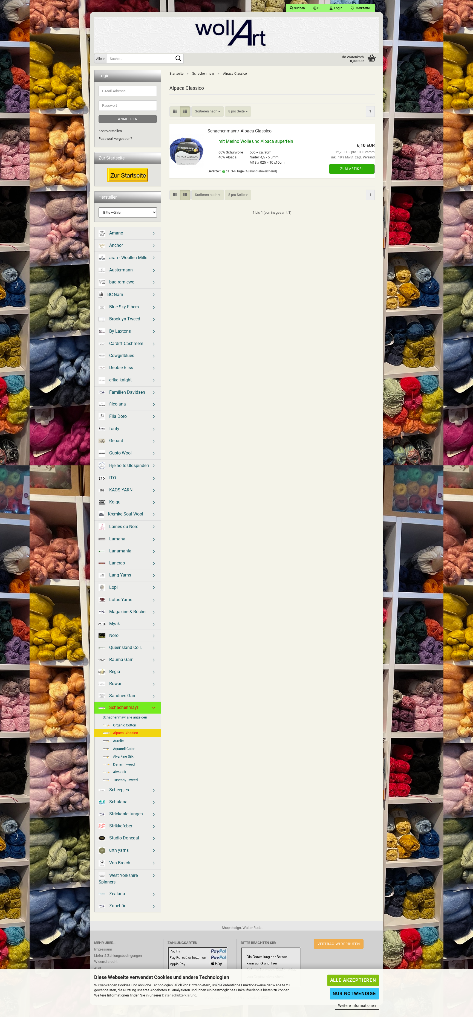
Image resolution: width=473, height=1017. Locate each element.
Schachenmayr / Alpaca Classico (239, 131)
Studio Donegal (123, 838)
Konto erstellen (110, 131)
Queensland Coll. (125, 647)
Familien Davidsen (126, 392)
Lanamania (119, 551)
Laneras (116, 563)
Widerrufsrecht (105, 962)
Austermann (120, 270)
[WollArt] (236, 32)
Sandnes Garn (122, 695)
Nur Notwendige (354, 993)
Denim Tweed (123, 764)
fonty (113, 428)
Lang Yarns (119, 575)
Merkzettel (362, 8)
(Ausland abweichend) (260, 171)
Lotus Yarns (120, 599)
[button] (317, 8)
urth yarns (118, 850)
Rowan (115, 683)
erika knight (120, 379)
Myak (114, 623)
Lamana (116, 538)
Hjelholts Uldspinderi (128, 465)
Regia (114, 671)
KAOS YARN (120, 489)
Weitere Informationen (357, 1005)
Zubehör (116, 905)
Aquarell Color (123, 749)
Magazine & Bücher (127, 611)
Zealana (116, 893)
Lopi (113, 587)
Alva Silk (119, 772)
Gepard (115, 440)
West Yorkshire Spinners (118, 878)
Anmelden (128, 119)
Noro (113, 635)
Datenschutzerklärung (179, 995)
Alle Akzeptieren (353, 980)
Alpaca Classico (125, 733)
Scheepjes (118, 789)
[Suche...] (178, 59)
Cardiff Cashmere (125, 343)
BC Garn (114, 294)
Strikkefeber (120, 825)
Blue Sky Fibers (123, 306)
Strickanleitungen (125, 813)
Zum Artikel (352, 169)
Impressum (103, 949)
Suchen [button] (299, 8)
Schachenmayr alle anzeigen (125, 717)
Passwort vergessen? (115, 139)
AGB (97, 968)
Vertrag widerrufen (339, 944)
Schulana (118, 801)
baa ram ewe (121, 282)
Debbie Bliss (120, 367)
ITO (112, 477)
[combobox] (207, 111)
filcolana (117, 404)
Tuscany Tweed (125, 780)
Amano (115, 232)
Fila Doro (117, 416)
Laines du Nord (123, 526)
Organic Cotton (124, 725)
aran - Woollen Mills (127, 257)
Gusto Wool (120, 453)
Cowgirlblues (121, 355)
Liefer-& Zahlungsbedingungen (118, 956)
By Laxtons (119, 331)
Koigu (114, 502)
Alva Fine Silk (123, 756)
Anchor (115, 245)
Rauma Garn (121, 659)
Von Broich (119, 862)
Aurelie (118, 741)
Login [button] (337, 8)
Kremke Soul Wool (125, 514)
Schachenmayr (123, 707)
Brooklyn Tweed (124, 318)
